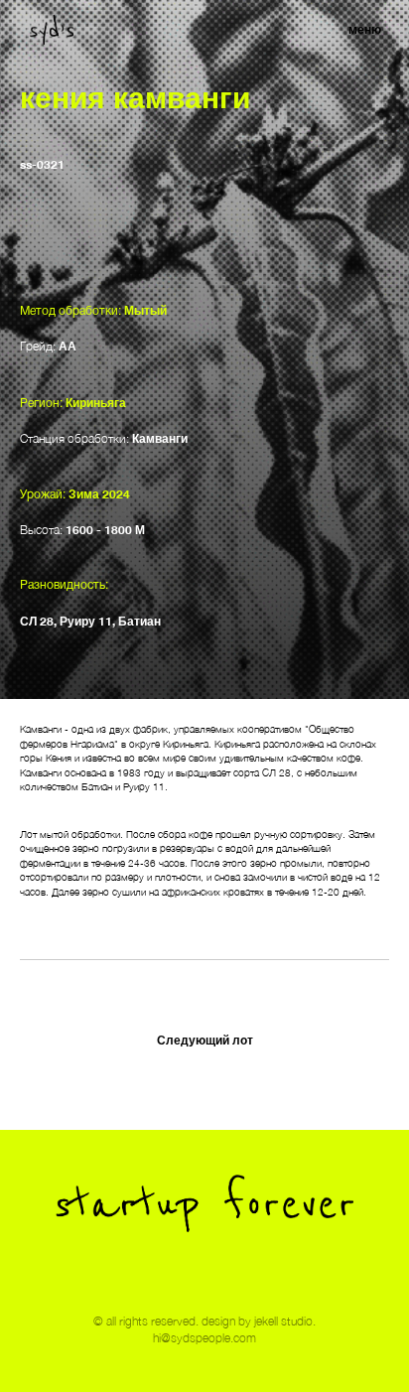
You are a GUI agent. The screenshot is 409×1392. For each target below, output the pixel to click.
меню (364, 29)
